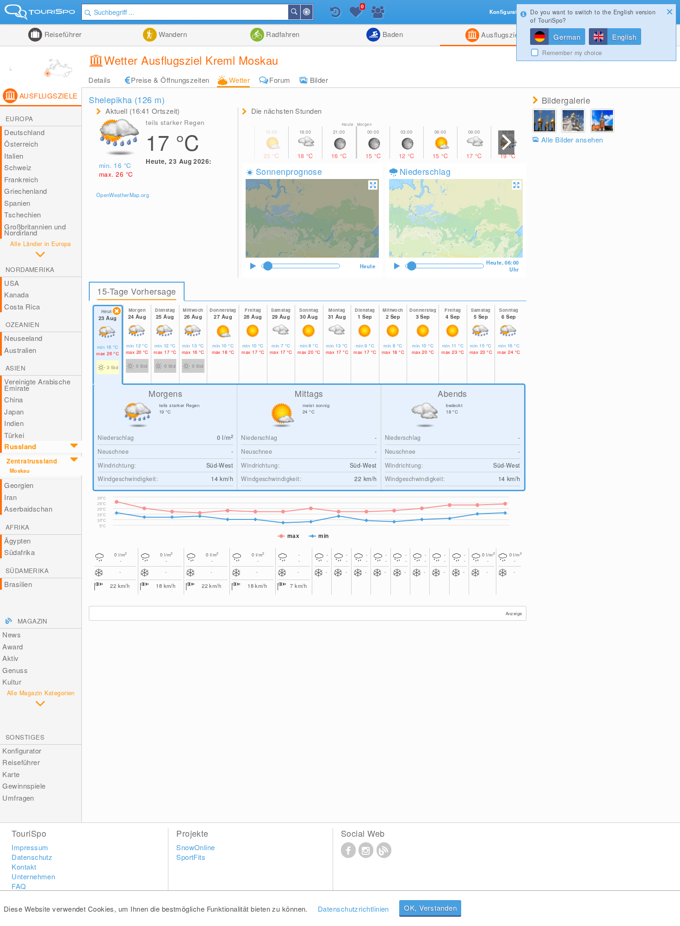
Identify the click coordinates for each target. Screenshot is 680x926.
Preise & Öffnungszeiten (170, 80)
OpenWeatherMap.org (122, 194)
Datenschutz (32, 857)
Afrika (17, 527)
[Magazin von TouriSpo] (384, 849)
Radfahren (282, 34)
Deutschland (24, 132)
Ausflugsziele (501, 34)
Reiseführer (61, 34)
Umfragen (18, 798)
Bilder (319, 80)
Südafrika (19, 552)
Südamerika (27, 570)
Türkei (14, 435)
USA (11, 283)
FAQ (19, 886)
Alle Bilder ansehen (572, 139)
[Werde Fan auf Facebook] (348, 849)
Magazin (33, 621)
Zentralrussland (31, 461)
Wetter (239, 80)
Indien (14, 423)
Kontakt (24, 866)
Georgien (19, 485)
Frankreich (21, 179)
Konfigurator (21, 750)
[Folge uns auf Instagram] (366, 849)
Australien (20, 350)
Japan (14, 411)
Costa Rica (22, 306)
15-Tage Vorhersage (136, 291)
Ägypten (17, 540)
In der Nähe (312, 12)
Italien (13, 156)
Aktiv (10, 658)
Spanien (17, 203)
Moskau (20, 470)
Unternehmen (33, 876)
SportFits (190, 857)
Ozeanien (22, 324)
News (11, 634)
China (13, 399)
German (567, 37)
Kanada (16, 294)
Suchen (299, 12)
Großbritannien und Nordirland (35, 230)
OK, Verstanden (430, 908)
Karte (10, 774)
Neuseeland (23, 338)
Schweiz (17, 167)
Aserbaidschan (28, 508)
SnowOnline (195, 847)
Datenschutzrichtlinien (353, 909)
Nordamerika (30, 269)
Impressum (30, 847)
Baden (391, 34)
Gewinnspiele (23, 785)
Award (12, 646)
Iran (10, 497)
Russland (20, 446)
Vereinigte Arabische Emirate (37, 385)
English (624, 37)
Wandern (172, 34)
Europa (19, 118)
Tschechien (22, 214)
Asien (15, 368)
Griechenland (25, 191)
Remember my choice (572, 53)
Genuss (15, 670)
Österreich (21, 143)
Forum (279, 80)
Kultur (11, 681)
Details (99, 80)
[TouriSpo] (40, 14)
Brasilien (18, 584)
